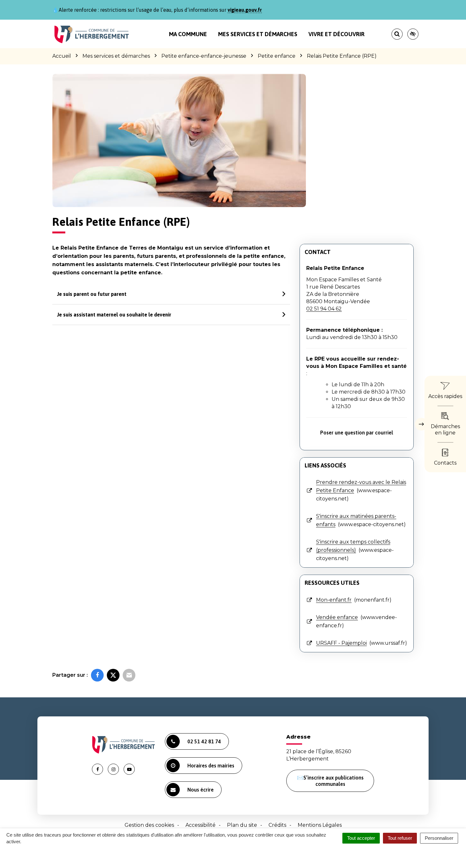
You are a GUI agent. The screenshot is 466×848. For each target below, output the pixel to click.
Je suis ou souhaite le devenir (114, 314)
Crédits (277, 825)
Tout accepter (361, 838)
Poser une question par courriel (356, 432)
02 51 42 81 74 (204, 741)
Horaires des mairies (210, 765)
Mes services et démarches (257, 34)
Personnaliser (439, 838)
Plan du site (242, 825)
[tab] (171, 294)
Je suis (91, 294)
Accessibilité (200, 825)
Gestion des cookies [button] (149, 825)
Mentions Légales (320, 825)
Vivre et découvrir (336, 34)
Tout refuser (400, 838)
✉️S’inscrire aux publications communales (330, 781)
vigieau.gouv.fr (245, 10)
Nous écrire (200, 790)
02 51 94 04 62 (324, 309)
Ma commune (188, 34)
